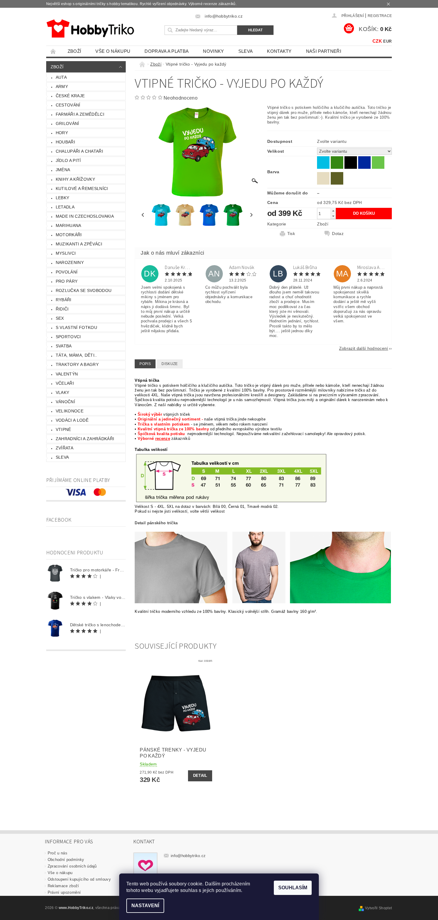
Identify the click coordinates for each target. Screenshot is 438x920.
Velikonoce (69, 411)
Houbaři (65, 142)
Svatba (64, 346)
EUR (387, 41)
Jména (63, 169)
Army (62, 86)
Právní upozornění (64, 892)
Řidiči (62, 309)
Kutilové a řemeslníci (82, 188)
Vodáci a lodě (72, 420)
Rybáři (64, 299)
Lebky (62, 197)
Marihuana (68, 225)
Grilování (67, 123)
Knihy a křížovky (75, 179)
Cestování (68, 105)
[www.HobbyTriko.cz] (90, 28)
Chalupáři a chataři (79, 151)
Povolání (67, 272)
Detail (200, 775)
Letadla (65, 207)
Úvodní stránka (53, 51)
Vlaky (62, 392)
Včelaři (65, 383)
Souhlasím (292, 887)
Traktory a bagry (77, 364)
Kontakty (279, 51)
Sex (60, 318)
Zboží (74, 51)
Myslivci (66, 253)
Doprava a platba (167, 51)
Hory (62, 132)
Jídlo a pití (68, 160)
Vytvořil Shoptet (378, 908)
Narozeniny (70, 262)
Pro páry (67, 281)
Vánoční (65, 401)
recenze (162, 438)
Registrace (380, 16)
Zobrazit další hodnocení (363, 348)
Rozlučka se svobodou (83, 290)
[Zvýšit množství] (333, 211)
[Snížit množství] (333, 216)
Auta (61, 77)
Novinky (213, 51)
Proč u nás (57, 853)
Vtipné (63, 429)
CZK (377, 41)
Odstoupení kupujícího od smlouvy (79, 879)
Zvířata (64, 448)
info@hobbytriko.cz (188, 855)
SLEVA (245, 51)
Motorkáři (69, 234)
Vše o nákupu (112, 51)
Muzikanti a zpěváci (79, 244)
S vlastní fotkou (76, 327)
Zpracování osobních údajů (72, 866)
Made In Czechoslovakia (85, 216)
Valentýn (67, 374)
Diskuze (169, 364)
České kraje (70, 95)
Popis (145, 364)
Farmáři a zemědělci (80, 114)
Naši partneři (323, 51)
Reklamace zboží (63, 886)
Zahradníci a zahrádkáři (85, 438)
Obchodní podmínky (66, 859)
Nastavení (145, 905)
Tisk (291, 233)
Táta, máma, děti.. (76, 355)
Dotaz (338, 233)
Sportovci (68, 336)
